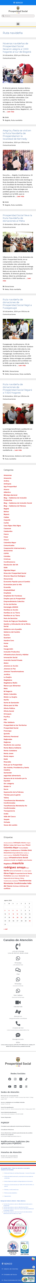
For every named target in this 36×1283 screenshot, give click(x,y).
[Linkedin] (15, 1086)
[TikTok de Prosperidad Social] (26, 1079)
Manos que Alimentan (12, 686)
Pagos (11, 873)
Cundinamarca (9, 562)
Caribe (6, 523)
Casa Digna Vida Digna (12, 526)
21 (21, 917)
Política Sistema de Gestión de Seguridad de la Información (18, 1181)
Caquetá (7, 520)
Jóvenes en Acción (11, 666)
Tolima (6, 798)
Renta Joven (8, 753)
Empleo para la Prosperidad (14, 598)
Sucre (6, 789)
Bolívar (6, 511)
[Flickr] (21, 1086)
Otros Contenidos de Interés (13, 1280)
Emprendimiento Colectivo (14, 601)
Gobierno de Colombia (11, 1269)
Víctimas (16, 886)
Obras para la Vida (11, 705)
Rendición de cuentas (12, 745)
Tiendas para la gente (12, 795)
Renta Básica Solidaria (12, 748)
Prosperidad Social (11, 728)
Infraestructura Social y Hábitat (16, 654)
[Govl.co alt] (18, 2)
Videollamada (18, 1006)
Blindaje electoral (10, 495)
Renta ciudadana (10, 750)
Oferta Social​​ (9, 711)
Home (6, 643)
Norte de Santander (11, 703)
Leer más (10, 112)
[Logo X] (21, 1079)
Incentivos (9, 855)
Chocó (6, 540)
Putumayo (7, 731)
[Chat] (18, 970)
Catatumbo (8, 531)
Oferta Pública (9, 708)
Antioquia (7, 484)
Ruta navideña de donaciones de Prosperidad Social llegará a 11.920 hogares (17, 388)
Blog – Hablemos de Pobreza (15, 506)
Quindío (7, 734)
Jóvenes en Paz (10, 669)
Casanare (7, 528)
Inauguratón (8, 649)
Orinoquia (7, 714)
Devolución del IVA (11, 565)
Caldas (6, 517)
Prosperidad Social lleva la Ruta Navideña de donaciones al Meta (17, 218)
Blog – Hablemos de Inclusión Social (18, 503)
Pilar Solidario (9, 722)
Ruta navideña (16, 120)
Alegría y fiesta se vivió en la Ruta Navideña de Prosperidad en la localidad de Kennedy (17, 134)
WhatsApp (18, 963)
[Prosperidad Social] (18, 10)
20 (17, 917)
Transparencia (9, 811)
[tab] (18, 1269)
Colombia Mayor (10, 542)
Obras (6, 873)
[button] (18, 24)
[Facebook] (9, 1079)
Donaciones (9, 286)
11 (9, 914)
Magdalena (8, 680)
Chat (18, 974)
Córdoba (7, 556)
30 (30, 921)
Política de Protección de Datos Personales (14, 1173)
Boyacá (6, 514)
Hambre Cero (9, 640)
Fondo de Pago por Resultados (15, 621)
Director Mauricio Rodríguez (14, 576)
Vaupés (6, 819)
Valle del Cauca (10, 816)
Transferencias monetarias (11, 880)
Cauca (6, 534)
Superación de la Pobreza (14, 792)
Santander (8, 773)
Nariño (6, 700)
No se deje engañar (26, 870)
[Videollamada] (18, 1002)
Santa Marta (15, 876)
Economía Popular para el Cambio (17, 582)
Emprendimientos (17, 853)
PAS (5, 719)
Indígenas (6, 857)
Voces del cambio (10, 825)
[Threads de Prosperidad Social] (26, 1086)
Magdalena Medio (10, 683)
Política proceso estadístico (10, 1193)
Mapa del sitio (7, 1196)
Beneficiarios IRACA (23, 1207)
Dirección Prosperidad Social (15, 573)
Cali (15, 845)
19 (13, 917)
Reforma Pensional (11, 736)
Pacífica (7, 717)
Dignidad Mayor (10, 570)
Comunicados (9, 545)
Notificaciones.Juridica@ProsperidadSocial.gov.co (12, 1147)
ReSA (6, 759)
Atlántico (7, 492)
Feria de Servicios (10, 618)
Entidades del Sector (10, 1274)
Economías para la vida (13, 584)
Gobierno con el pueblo (13, 629)
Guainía (7, 635)
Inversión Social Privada (13, 660)
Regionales (8, 739)
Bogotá (7, 120)
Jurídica (7, 674)
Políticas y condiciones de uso (11, 1189)
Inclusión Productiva (12, 652)
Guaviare (7, 638)
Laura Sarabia (27, 860)
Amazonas (8, 475)
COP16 (6, 553)
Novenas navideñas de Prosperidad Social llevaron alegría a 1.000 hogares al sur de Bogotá (17, 47)
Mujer (27, 868)
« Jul (5, 929)
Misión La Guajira (10, 697)
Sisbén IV (7, 786)
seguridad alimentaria (12, 775)
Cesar (6, 537)
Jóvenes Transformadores (14, 671)
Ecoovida (7, 587)
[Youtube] (9, 1086)
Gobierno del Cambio (23, 456)
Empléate (7, 593)
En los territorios (10, 604)
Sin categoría (9, 783)
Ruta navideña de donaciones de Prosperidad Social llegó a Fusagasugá (17, 303)
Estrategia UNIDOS (11, 607)
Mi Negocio (8, 691)
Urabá (6, 814)
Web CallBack (18, 995)
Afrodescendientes (8, 842)
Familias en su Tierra (12, 613)
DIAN (7, 117)
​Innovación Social (10, 657)
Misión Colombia (10, 694)
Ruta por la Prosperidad (13, 765)
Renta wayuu (9, 756)
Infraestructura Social (18, 857)
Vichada (7, 822)
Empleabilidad (9, 590)
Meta (7, 289)
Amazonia (7, 478)
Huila (6, 646)
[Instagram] (15, 1079)
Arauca (6, 489)
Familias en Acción (11, 610)
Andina (6, 481)
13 (17, 914)
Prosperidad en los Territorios (15, 725)
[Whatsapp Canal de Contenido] (18, 958)
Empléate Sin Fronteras (13, 596)
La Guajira (8, 677)
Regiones (7, 742)
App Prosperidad (10, 486)
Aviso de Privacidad (30, 1173)
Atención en (18, 1016)
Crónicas (7, 559)
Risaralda (7, 762)
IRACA (6, 663)
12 (13, 914)
